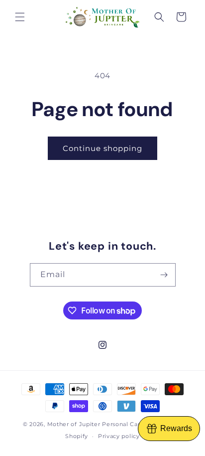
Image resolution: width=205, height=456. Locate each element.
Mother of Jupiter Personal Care (95, 424)
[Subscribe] (164, 275)
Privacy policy (119, 436)
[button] (20, 17)
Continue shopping (102, 148)
